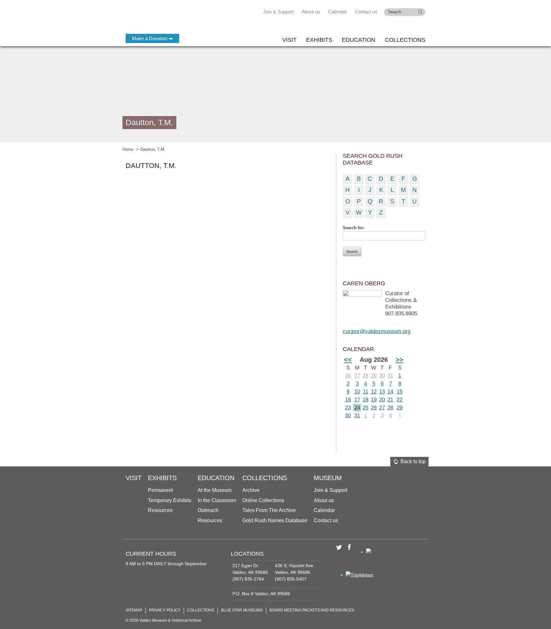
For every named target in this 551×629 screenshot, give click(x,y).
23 (348, 408)
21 (390, 400)
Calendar (337, 11)
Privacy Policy (164, 610)
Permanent (160, 490)
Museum (328, 477)
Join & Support (278, 11)
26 (348, 376)
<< (348, 359)
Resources (160, 510)
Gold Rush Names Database (274, 520)
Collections (405, 40)
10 (357, 392)
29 (374, 376)
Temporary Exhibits (169, 500)
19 (374, 400)
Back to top (412, 461)
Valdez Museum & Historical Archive (168, 19)
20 (382, 400)
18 (365, 400)
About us (311, 11)
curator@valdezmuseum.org (376, 331)
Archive (251, 490)
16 (348, 400)
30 (382, 376)
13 (382, 392)
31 (390, 376)
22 (399, 400)
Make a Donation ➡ (152, 38)
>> (399, 359)
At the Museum (214, 490)
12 (374, 392)
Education (358, 40)
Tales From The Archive (269, 510)
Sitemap (134, 610)
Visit (289, 40)
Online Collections (263, 500)
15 (399, 392)
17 (357, 400)
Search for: (353, 227)
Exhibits (319, 40)
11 (365, 392)
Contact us (366, 11)
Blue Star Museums (242, 610)
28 (365, 376)
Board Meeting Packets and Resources (311, 610)
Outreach (208, 510)
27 (357, 376)
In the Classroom (217, 500)
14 (390, 392)
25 (365, 408)
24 (357, 408)
